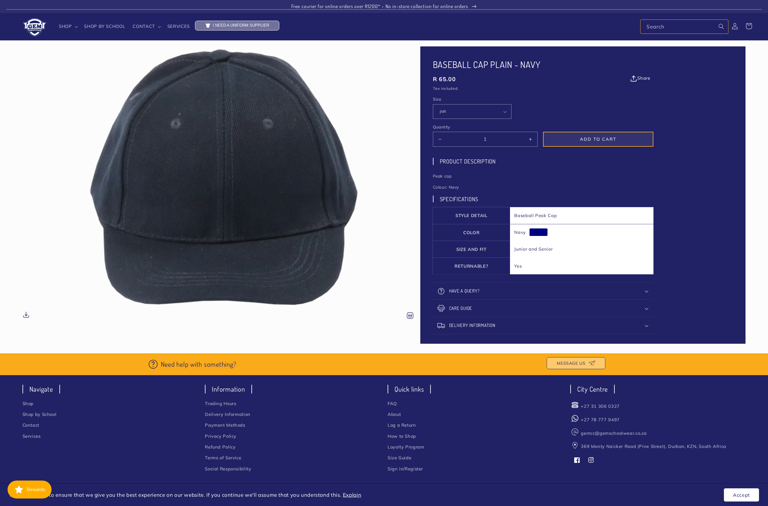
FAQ (392, 403)
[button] (67, 26)
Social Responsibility (228, 469)
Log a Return (402, 425)
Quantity (441, 126)
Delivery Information (227, 414)
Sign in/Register (405, 469)
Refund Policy (220, 447)
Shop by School (39, 414)
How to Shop (402, 436)
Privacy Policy (220, 436)
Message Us (571, 363)
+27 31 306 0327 (600, 406)
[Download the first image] (26, 315)
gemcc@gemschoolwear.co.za (614, 433)
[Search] (721, 26)
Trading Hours (220, 403)
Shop (28, 403)
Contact (30, 425)
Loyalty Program (406, 447)
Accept (741, 495)
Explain (352, 495)
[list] (221, 183)
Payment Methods (225, 425)
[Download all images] (410, 316)
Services (31, 436)
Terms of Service (223, 457)
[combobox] (684, 26)
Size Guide (399, 457)
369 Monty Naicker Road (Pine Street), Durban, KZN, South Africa (653, 446)
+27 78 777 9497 (600, 419)
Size (437, 99)
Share (643, 78)
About (394, 414)
